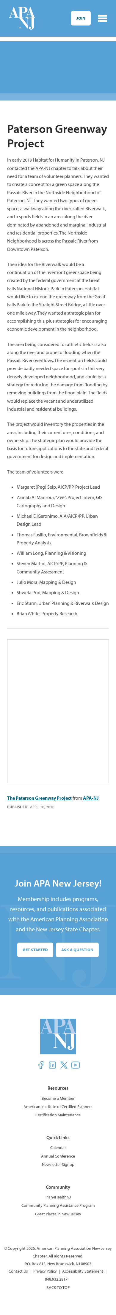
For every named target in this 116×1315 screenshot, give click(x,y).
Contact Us (18, 1271)
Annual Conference (58, 1156)
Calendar (58, 1147)
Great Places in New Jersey (58, 1214)
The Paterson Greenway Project (39, 798)
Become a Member (58, 1098)
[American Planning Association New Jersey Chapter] (22, 18)
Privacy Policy (45, 1271)
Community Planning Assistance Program (58, 1205)
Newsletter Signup (58, 1164)
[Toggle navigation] (102, 18)
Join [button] (80, 18)
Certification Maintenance (58, 1115)
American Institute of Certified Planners (58, 1106)
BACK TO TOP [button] (58, 1287)
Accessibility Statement (82, 1271)
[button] (40, 1065)
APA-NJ (91, 798)
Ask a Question (77, 949)
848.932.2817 (56, 1279)
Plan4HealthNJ (58, 1197)
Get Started (35, 949)
